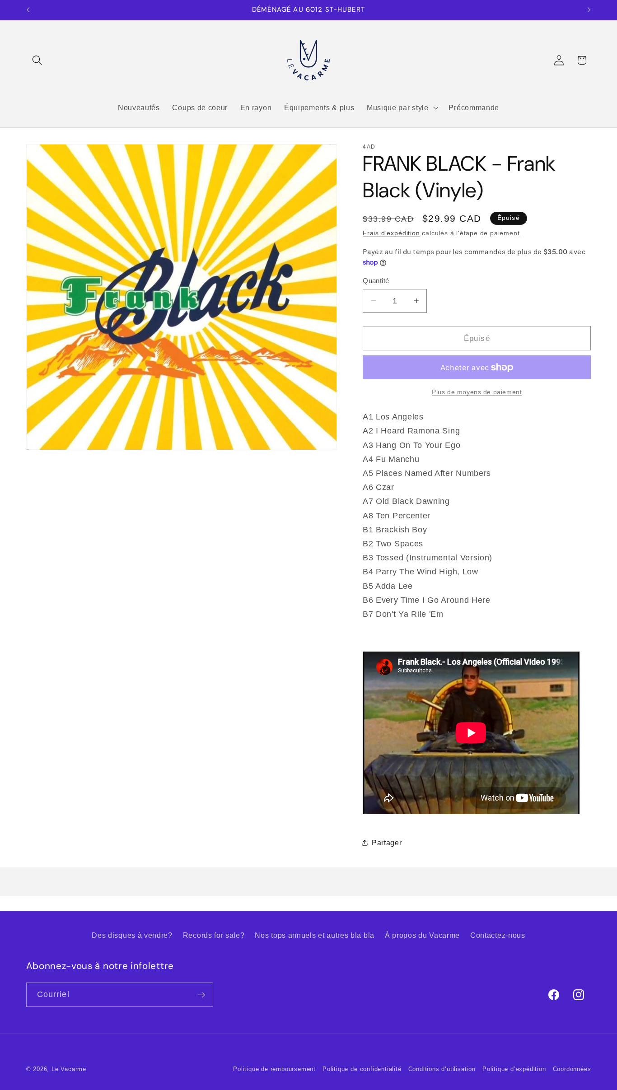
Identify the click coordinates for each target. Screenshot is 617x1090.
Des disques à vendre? (132, 936)
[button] (37, 60)
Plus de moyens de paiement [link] (477, 391)
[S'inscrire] (201, 995)
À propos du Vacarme (422, 936)
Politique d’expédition (514, 1069)
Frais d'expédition (391, 233)
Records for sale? (214, 936)
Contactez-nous (497, 936)
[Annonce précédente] (28, 10)
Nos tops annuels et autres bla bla (314, 936)
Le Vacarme (68, 1069)
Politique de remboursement (274, 1069)
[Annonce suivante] (589, 10)
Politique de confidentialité (362, 1069)
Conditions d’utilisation (442, 1069)
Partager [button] (387, 842)
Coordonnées (572, 1069)
